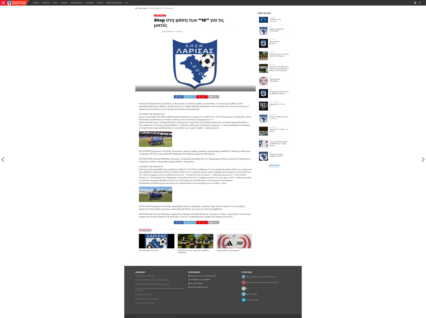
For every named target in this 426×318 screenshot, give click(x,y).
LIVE (126, 3)
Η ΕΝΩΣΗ (36, 3)
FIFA (247, 288)
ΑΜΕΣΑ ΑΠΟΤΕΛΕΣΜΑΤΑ (114, 3)
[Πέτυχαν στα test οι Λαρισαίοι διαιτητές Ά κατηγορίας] (195, 244)
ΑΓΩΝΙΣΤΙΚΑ (46, 3)
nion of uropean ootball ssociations (262, 283)
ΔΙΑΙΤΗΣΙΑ (64, 3)
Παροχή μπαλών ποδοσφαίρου (228, 250)
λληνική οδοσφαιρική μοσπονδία (261, 277)
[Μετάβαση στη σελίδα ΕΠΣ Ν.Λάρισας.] (136, 8)
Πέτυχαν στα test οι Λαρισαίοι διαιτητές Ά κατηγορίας (194, 251)
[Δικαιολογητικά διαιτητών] (156, 244)
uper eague (251, 294)
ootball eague (252, 300)
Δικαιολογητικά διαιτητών (148, 250)
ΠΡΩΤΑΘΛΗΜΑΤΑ (76, 3)
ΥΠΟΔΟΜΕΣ (89, 3)
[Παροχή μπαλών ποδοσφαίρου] (234, 244)
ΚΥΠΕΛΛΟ (100, 3)
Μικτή (55, 3)
